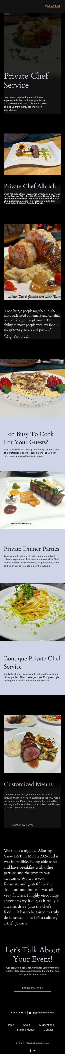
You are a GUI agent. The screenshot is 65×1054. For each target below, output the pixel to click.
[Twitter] (34, 1050)
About (26, 1025)
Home (10, 1025)
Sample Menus (26, 1029)
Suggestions (46, 1025)
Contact (48, 1029)
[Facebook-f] (30, 1050)
